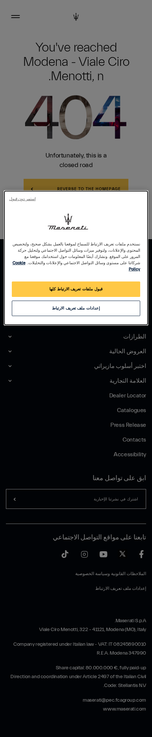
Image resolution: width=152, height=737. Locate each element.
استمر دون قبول (22, 199)
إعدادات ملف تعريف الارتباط (76, 308)
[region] (76, 257)
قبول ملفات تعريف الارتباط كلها (75, 289)
